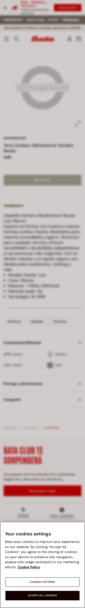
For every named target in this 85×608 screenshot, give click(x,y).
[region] (42, 565)
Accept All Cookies (42, 595)
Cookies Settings (42, 582)
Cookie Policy (29, 567)
